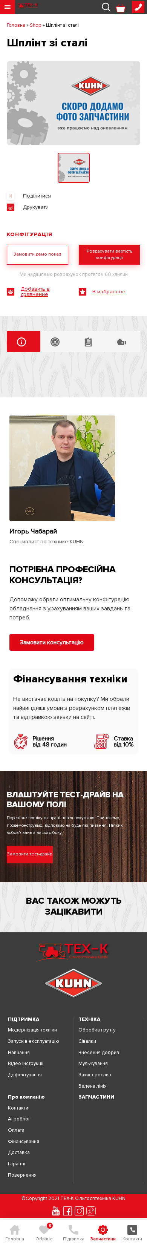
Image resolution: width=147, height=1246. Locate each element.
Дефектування (25, 1075)
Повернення (22, 1175)
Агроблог (19, 1119)
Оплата (16, 1130)
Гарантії (16, 1164)
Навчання (19, 1052)
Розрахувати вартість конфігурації (109, 254)
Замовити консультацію (52, 642)
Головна (16, 25)
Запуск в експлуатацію (33, 1041)
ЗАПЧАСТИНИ (96, 1097)
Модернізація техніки (32, 1030)
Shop (35, 25)
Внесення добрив (98, 1052)
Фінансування (23, 1141)
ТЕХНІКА (89, 1019)
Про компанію (26, 1097)
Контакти (18, 1108)
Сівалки (87, 1041)
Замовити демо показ (37, 254)
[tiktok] (90, 1210)
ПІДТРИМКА (23, 1019)
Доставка (19, 1152)
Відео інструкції (25, 1063)
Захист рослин (94, 1075)
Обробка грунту (96, 1030)
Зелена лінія (92, 1086)
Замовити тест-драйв (29, 854)
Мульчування (93, 1063)
